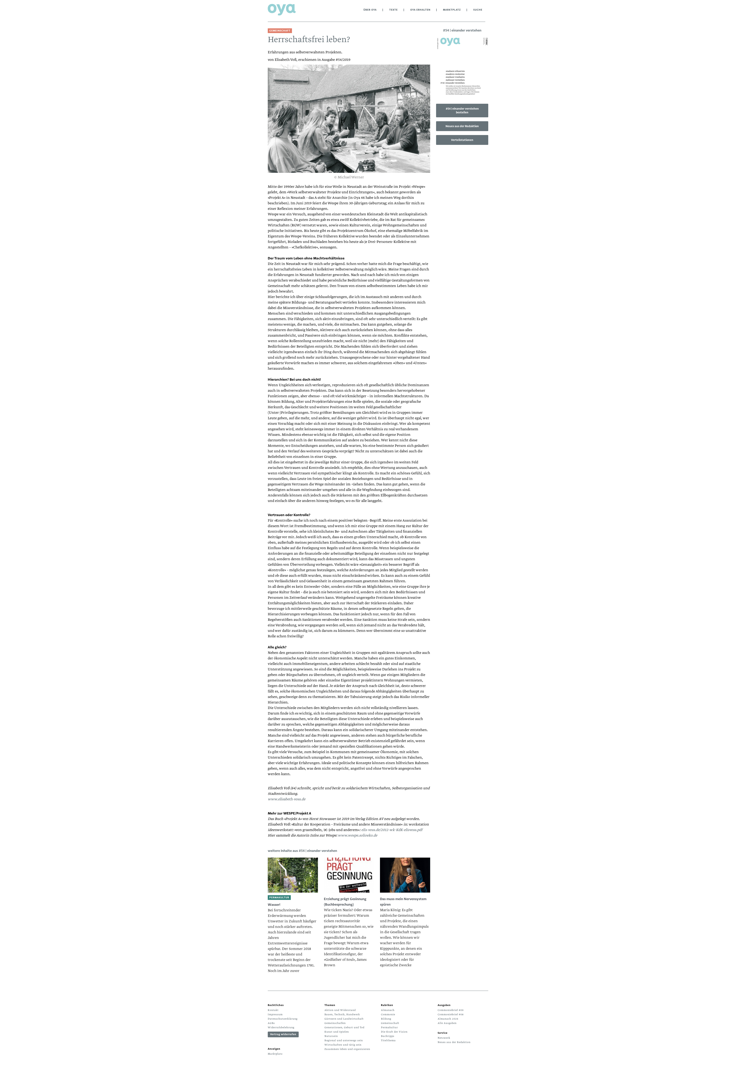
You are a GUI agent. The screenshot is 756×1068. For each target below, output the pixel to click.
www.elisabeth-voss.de (286, 799)
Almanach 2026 (448, 1019)
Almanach (388, 1010)
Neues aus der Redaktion (462, 126)
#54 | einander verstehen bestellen (462, 110)
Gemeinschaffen (335, 1023)
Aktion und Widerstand (340, 1010)
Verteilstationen (462, 140)
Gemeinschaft (390, 1023)
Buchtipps (387, 1036)
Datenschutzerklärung (282, 1019)
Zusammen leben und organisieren (347, 1049)
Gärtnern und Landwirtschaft (344, 1019)
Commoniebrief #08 (451, 1014)
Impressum (275, 1014)
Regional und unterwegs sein (343, 1040)
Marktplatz (452, 10)
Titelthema (388, 1040)
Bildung (386, 1019)
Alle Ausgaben (447, 1023)
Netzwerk (444, 1038)
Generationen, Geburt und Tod (344, 1027)
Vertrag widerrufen (283, 1034)
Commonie (388, 1014)
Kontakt (273, 1010)
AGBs (271, 1023)
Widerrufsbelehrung (281, 1027)
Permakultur (389, 1027)
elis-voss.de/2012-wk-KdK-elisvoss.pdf (391, 829)
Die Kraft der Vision (394, 1032)
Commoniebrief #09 (451, 1010)
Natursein (331, 1036)
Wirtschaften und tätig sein (342, 1045)
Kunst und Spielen (336, 1032)
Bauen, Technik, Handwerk (342, 1014)
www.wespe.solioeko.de (357, 835)
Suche (477, 10)
